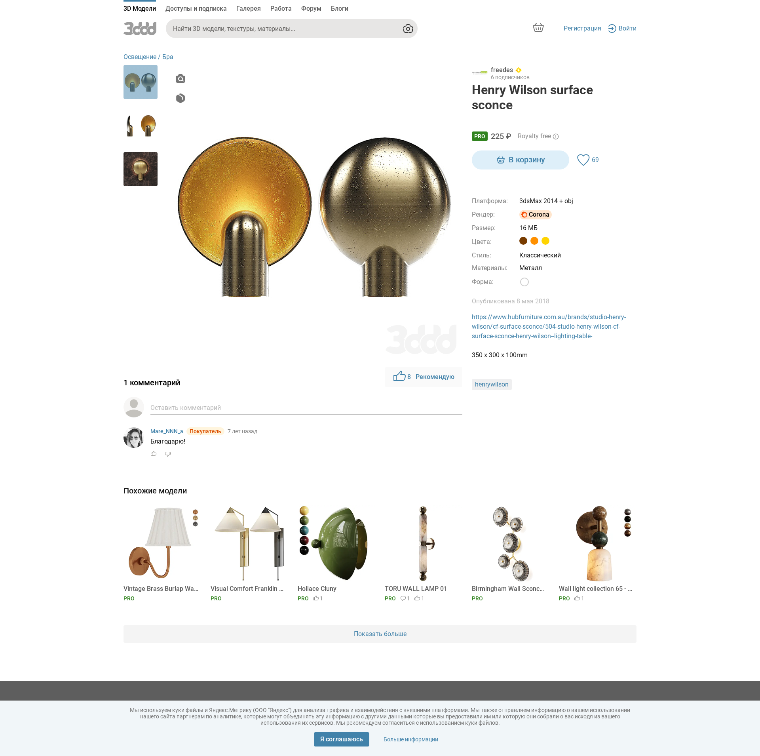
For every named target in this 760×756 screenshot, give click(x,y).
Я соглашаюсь (341, 739)
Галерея (248, 8)
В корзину (527, 159)
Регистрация (582, 28)
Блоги (339, 8)
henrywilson (492, 384)
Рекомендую (430, 377)
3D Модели (140, 8)
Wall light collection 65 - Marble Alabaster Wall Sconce (596, 588)
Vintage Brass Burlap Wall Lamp (161, 588)
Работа (281, 8)
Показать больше (380, 634)
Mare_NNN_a (166, 431)
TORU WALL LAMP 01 (416, 588)
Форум (311, 8)
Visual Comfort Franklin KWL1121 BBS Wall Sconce (248, 588)
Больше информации (411, 739)
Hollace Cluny (317, 588)
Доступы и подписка (196, 8)
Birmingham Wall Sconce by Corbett (509, 588)
